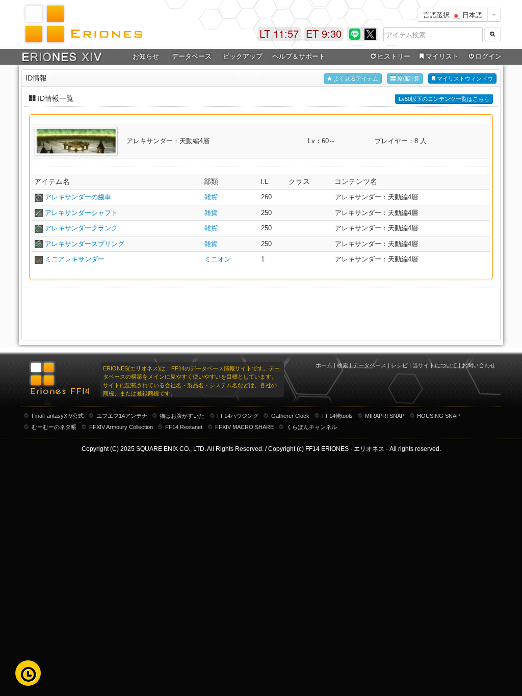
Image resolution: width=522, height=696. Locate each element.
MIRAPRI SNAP (384, 416)
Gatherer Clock (290, 416)
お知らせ (146, 56)
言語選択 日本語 (452, 14)
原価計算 (408, 78)
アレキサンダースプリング (84, 244)
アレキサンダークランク (81, 228)
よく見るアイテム (355, 78)
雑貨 (211, 197)
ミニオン (217, 259)
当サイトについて (434, 365)
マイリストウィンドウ (464, 78)
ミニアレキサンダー (75, 259)
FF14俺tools (337, 416)
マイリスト (442, 56)
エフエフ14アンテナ (121, 416)
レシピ (399, 365)
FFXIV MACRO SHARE (244, 427)
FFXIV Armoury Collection (121, 427)
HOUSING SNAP (438, 416)
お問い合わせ (478, 365)
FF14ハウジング (237, 416)
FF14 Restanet (183, 427)
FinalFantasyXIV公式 (58, 416)
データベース (369, 365)
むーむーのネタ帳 (54, 427)
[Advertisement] (261, 313)
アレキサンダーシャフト (81, 213)
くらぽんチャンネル (311, 427)
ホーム (324, 365)
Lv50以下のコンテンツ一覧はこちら (444, 99)
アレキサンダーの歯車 (78, 197)
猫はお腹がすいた (182, 416)
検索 (342, 365)
